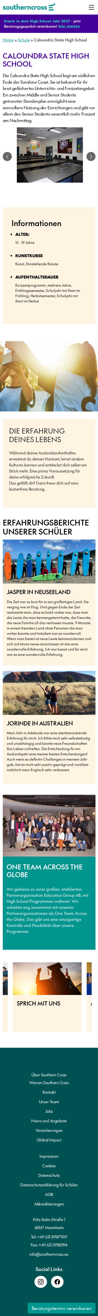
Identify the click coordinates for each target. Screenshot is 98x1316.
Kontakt (49, 1092)
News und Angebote (49, 1120)
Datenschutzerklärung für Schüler (49, 1184)
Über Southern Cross (49, 1074)
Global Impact (49, 1139)
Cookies (49, 1165)
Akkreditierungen (49, 1203)
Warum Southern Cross (49, 1082)
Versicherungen (49, 1130)
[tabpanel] (49, 156)
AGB (49, 1194)
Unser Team (49, 1101)
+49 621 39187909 (52, 1236)
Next (95, 999)
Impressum (49, 1156)
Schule (24, 39)
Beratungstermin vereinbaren (61, 1308)
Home (8, 39)
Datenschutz (49, 1175)
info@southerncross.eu (49, 1254)
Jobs (49, 1111)
